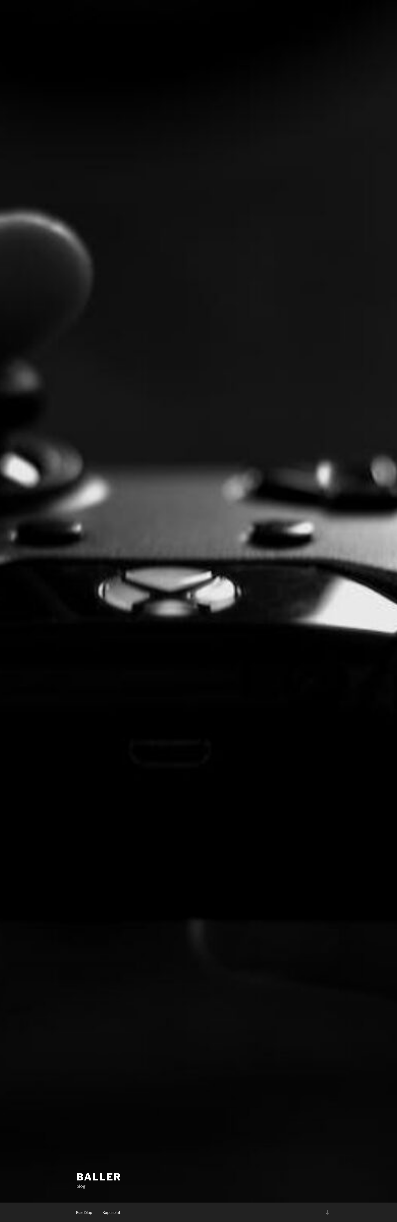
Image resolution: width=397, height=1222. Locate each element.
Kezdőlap (84, 1212)
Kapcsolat (111, 1212)
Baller (98, 1177)
